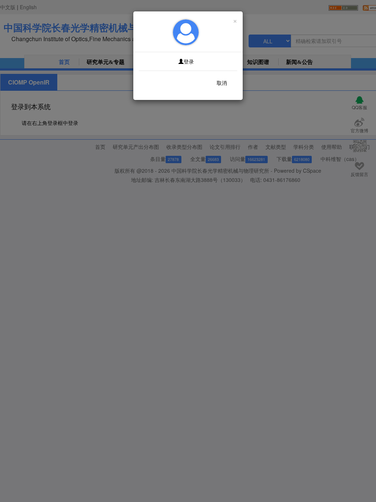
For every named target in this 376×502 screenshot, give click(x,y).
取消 (222, 82)
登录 (189, 61)
